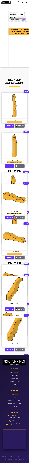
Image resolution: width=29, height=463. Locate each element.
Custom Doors (14, 378)
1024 (26, 275)
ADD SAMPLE (9, 125)
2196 (26, 264)
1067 (26, 315)
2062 (26, 183)
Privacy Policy (8, 459)
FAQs (14, 397)
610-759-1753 (16, 420)
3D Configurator (14, 372)
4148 (26, 132)
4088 (26, 172)
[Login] (22, 2)
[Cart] (27, 2)
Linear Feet (13, 17)
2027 (26, 223)
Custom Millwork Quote (14, 403)
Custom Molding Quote (14, 400)
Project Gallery (14, 381)
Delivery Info (14, 394)
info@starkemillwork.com (16, 424)
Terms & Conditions (19, 459)
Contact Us (15, 406)
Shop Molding (14, 375)
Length (12, 19)
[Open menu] (15, 2)
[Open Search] (18, 2)
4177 (26, 91)
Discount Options (24, 20)
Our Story (14, 384)
